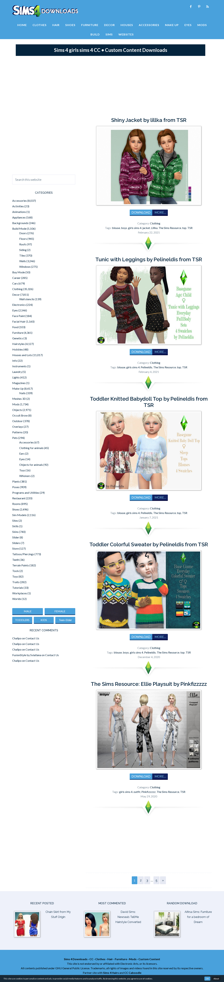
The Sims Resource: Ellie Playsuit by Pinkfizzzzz (149, 684)
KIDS (44, 620)
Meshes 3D (19, 398)
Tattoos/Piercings (23, 554)
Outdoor (17, 421)
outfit (137, 791)
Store (15, 548)
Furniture (17, 332)
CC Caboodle (132, 972)
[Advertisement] (112, 85)
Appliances (19, 217)
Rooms (16, 503)
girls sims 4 (134, 227)
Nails (22, 393)
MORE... (160, 212)
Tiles (22, 255)
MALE (27, 611)
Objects (17, 409)
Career (16, 277)
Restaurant (18, 498)
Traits (15, 582)
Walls (22, 261)
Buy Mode (18, 272)
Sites (15, 520)
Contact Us (32, 638)
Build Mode (19, 228)
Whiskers (25, 475)
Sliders (16, 543)
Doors (23, 233)
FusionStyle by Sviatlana (26, 655)
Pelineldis (146, 367)
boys (124, 227)
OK (207, 978)
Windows (25, 266)
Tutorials (17, 587)
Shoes (15, 509)
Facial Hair (18, 321)
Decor (16, 294)
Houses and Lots (22, 355)
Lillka (154, 227)
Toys (22, 470)
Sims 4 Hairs (111, 972)
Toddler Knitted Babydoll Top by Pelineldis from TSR (149, 402)
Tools (15, 570)
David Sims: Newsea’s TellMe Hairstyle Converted (128, 917)
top (184, 227)
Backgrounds (20, 223)
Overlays (17, 426)
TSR (189, 227)
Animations (19, 211)
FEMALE (59, 611)
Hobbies (17, 349)
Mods (15, 404)
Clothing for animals (31, 448)
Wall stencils (26, 299)
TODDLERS (22, 620)
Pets (15, 437)
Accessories (19, 200)
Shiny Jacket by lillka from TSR (149, 120)
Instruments (19, 366)
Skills (15, 526)
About (216, 978)
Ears (21, 453)
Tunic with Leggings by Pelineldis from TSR (148, 259)
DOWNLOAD (140, 212)
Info (14, 360)
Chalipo (17, 638)
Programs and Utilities (25, 492)
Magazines (19, 383)
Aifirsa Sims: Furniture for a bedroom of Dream (198, 917)
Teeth (15, 559)
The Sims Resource (170, 227)
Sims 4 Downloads (45, 11)
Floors (23, 238)
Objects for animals (31, 464)
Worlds (16, 598)
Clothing (155, 223)
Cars (15, 283)
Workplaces (19, 593)
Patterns (17, 432)
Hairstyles (18, 343)
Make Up (18, 388)
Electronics (19, 304)
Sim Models (19, 515)
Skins (15, 531)
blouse (116, 227)
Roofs (22, 244)
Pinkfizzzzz (148, 791)
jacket (146, 227)
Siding (23, 249)
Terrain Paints (20, 565)
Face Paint (18, 315)
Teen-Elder (65, 620)
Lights (16, 377)
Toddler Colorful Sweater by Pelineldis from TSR (148, 544)
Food (15, 327)
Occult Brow (20, 415)
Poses (15, 487)
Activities (18, 206)
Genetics (17, 338)
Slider (15, 537)
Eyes (15, 310)
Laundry (17, 371)
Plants (16, 481)
